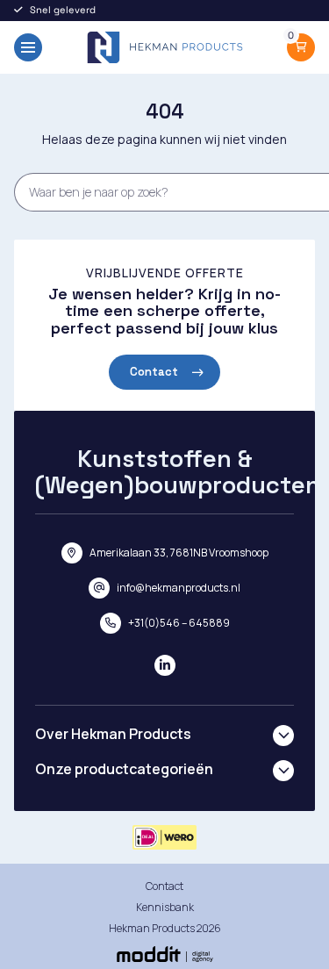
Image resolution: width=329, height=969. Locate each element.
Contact (154, 371)
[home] (165, 47)
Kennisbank (165, 907)
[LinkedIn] (164, 665)
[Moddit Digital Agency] (165, 954)
